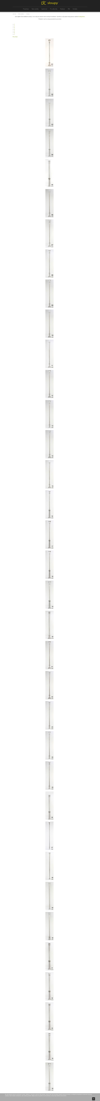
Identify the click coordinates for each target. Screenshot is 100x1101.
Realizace (62, 9)
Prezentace (26, 9)
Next (16, 36)
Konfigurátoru (81, 16)
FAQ (69, 9)
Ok (93, 1098)
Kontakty (75, 9)
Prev (14, 36)
